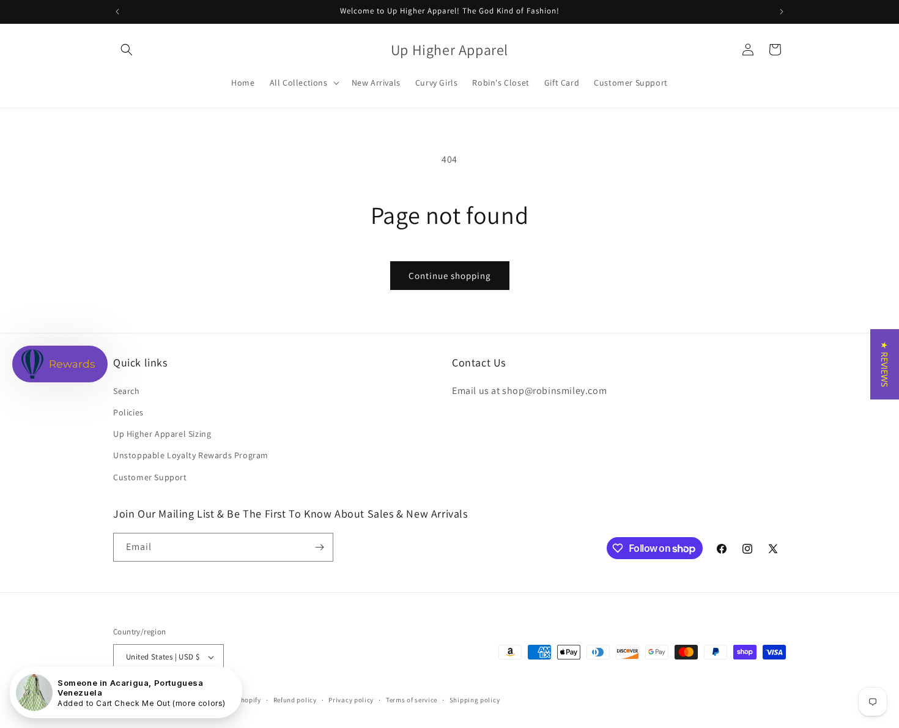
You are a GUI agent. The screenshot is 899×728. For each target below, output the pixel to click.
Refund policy (295, 700)
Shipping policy (475, 700)
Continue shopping (450, 275)
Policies (128, 412)
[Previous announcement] (117, 11)
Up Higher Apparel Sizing (162, 433)
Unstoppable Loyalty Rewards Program (190, 455)
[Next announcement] (781, 11)
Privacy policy (351, 700)
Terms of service (411, 700)
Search (126, 390)
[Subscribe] (319, 547)
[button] (126, 49)
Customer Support (150, 477)
